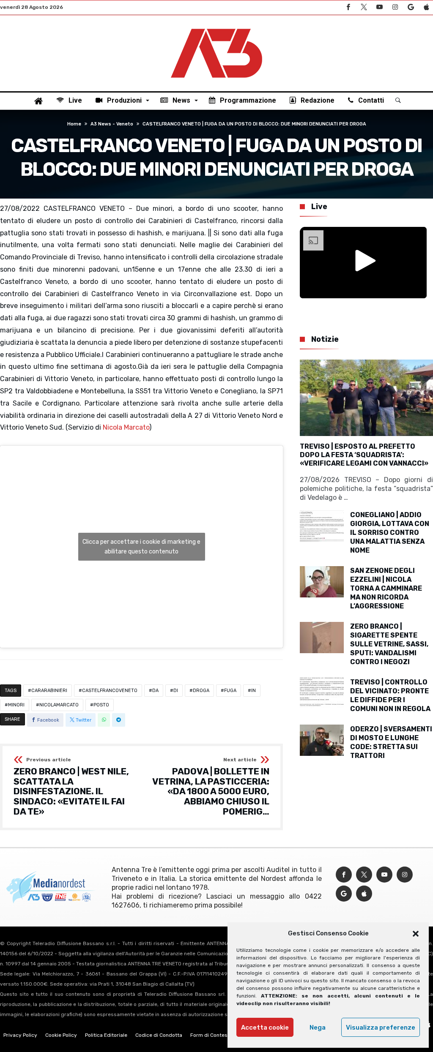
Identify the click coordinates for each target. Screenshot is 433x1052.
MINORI (16, 705)
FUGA (230, 690)
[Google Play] (410, 7)
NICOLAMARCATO (59, 705)
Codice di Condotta (158, 1035)
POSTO (101, 705)
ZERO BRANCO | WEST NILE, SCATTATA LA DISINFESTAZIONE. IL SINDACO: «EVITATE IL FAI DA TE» (71, 786)
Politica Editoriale (106, 1035)
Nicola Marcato (126, 427)
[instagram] (395, 7)
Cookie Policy (61, 1035)
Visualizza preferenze (380, 1027)
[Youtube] (379, 7)
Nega (318, 1027)
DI (175, 690)
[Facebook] (348, 7)
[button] (415, 933)
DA (155, 690)
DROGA (201, 690)
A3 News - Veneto (111, 124)
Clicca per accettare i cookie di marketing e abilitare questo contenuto (141, 546)
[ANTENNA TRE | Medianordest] (216, 28)
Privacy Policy (20, 1035)
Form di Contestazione (217, 1035)
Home (74, 124)
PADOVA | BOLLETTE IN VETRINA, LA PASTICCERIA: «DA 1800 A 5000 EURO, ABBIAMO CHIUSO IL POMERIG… (210, 786)
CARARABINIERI (49, 690)
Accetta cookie (265, 1027)
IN (253, 690)
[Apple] (426, 7)
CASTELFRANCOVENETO (109, 690)
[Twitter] (363, 7)
